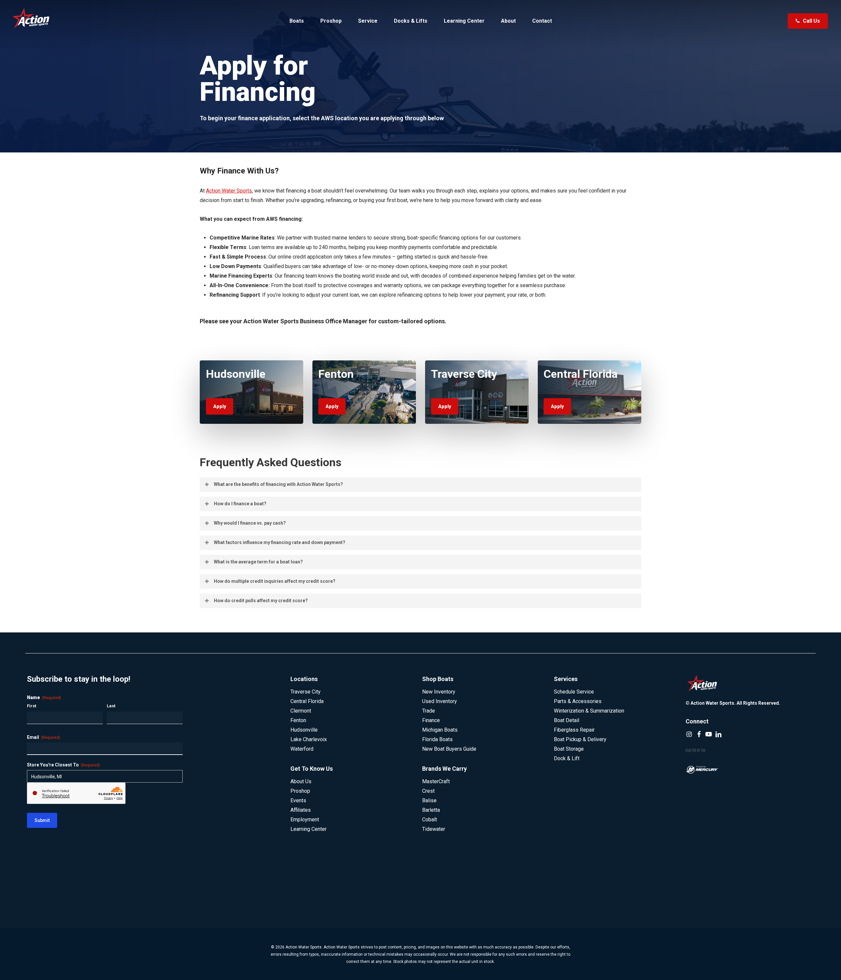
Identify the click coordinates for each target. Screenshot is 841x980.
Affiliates (300, 810)
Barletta (431, 810)
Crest (428, 791)
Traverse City (305, 692)
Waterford (301, 749)
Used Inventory (439, 701)
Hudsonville (304, 730)
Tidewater (433, 829)
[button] (219, 406)
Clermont (300, 711)
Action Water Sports (229, 191)
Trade (428, 711)
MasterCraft (436, 781)
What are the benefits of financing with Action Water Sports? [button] (278, 484)
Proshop (300, 791)
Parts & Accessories (578, 701)
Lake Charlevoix (308, 739)
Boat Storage (569, 749)
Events (298, 800)
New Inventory (438, 692)
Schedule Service (574, 692)
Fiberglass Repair (574, 730)
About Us (300, 781)
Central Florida (307, 701)
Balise (429, 800)
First (31, 705)
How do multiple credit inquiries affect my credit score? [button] (274, 581)
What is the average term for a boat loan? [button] (258, 561)
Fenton (298, 720)
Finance (431, 720)
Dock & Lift (567, 758)
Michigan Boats (440, 730)
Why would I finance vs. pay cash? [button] (250, 523)
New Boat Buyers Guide (449, 749)
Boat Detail (566, 720)
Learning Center (308, 829)
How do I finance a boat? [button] (240, 503)
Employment (304, 819)
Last (111, 705)
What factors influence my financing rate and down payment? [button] (279, 542)
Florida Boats (437, 739)
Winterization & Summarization (589, 711)
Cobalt (429, 819)
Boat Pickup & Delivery (580, 739)
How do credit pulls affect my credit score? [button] (261, 600)
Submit (42, 820)
